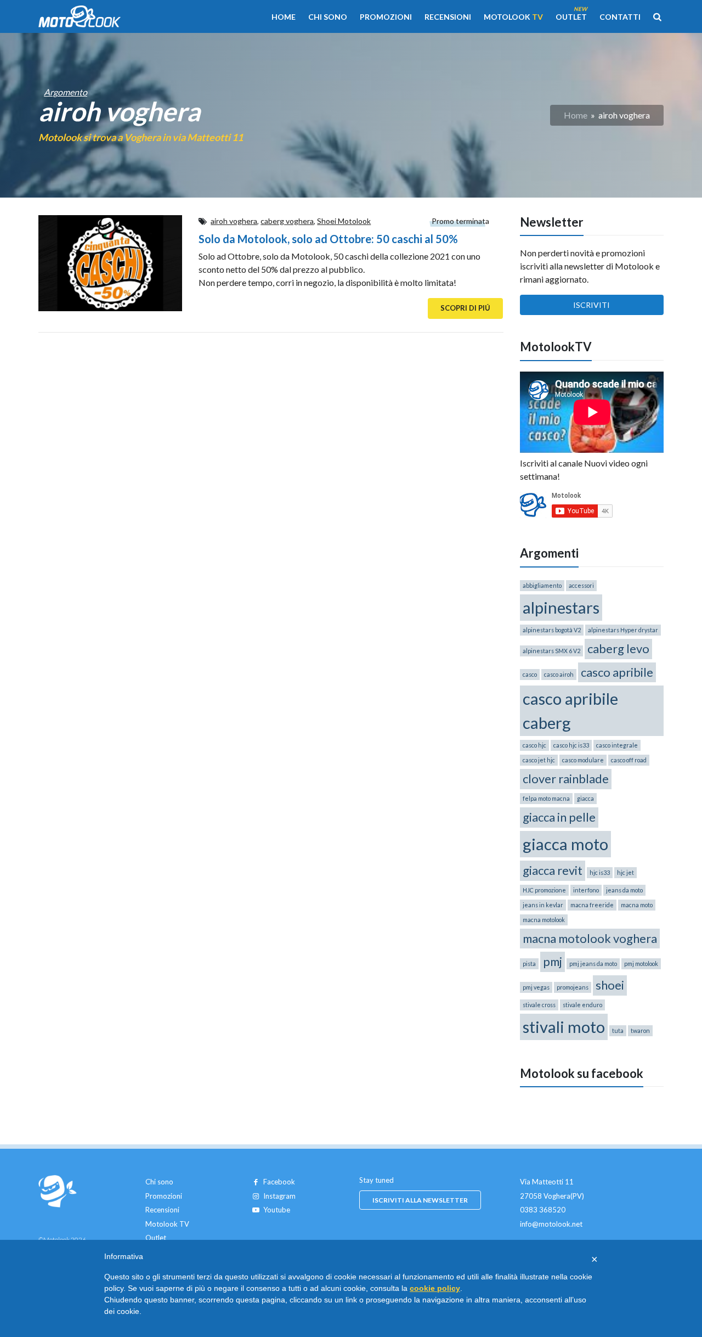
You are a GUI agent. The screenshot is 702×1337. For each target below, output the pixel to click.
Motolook (513, 16)
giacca (585, 798)
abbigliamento (542, 585)
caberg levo (618, 648)
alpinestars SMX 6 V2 (551, 650)
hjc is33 (600, 872)
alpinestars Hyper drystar (623, 629)
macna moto (637, 904)
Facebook (279, 1181)
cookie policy (435, 1288)
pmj (552, 961)
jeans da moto (624, 890)
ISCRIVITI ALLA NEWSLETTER (420, 1200)
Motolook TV (167, 1224)
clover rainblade (566, 778)
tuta (618, 1030)
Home (283, 16)
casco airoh (559, 674)
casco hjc (534, 745)
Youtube (276, 1209)
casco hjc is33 (571, 745)
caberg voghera (287, 221)
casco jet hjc (539, 759)
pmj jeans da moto (593, 963)
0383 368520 (542, 1209)
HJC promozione (544, 890)
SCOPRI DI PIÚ (465, 308)
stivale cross (539, 1004)
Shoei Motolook (344, 221)
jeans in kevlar (543, 904)
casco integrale (617, 745)
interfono (586, 890)
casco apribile (617, 672)
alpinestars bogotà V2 (552, 629)
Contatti (620, 16)
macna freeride (592, 904)
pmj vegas (536, 987)
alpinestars (561, 607)
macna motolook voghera (590, 938)
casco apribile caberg (570, 710)
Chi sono (327, 16)
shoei (610, 985)
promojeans (572, 987)
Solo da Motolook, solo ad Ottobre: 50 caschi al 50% (328, 238)
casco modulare (583, 759)
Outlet (571, 16)
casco (530, 674)
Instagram (279, 1196)
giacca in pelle (559, 817)
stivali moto (564, 1026)
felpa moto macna (546, 798)
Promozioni (386, 16)
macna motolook (544, 919)
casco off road (629, 759)
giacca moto (565, 843)
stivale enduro (582, 1004)
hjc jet (625, 872)
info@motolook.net (551, 1224)
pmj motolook (641, 963)
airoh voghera (234, 221)
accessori (581, 585)
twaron (640, 1030)
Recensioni (447, 16)
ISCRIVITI (591, 305)
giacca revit (552, 870)
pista (529, 963)
